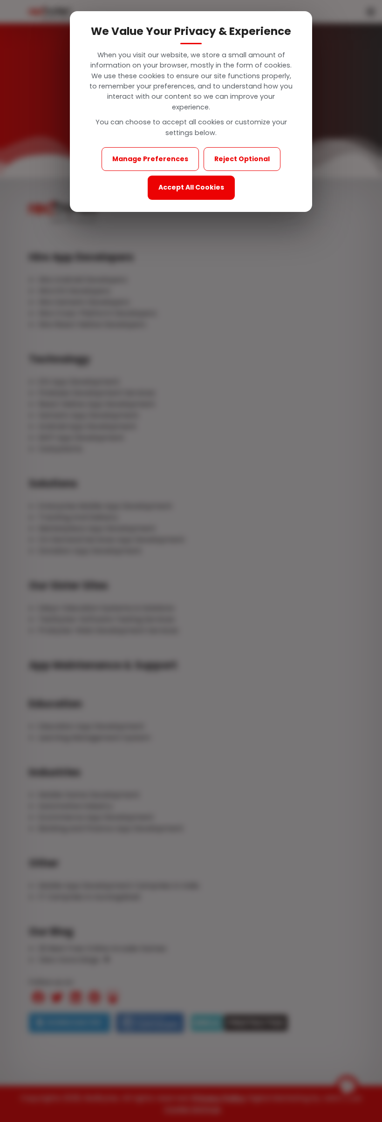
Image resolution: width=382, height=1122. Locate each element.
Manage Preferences (150, 158)
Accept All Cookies (191, 187)
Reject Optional (242, 158)
